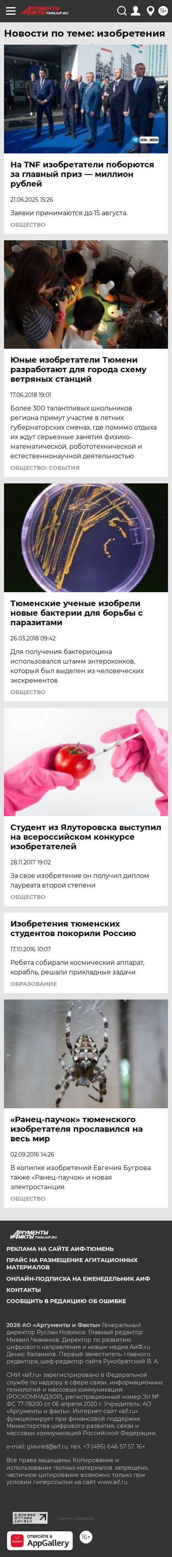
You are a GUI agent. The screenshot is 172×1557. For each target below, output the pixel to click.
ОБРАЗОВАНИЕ (33, 984)
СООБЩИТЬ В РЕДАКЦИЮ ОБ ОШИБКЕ (66, 1301)
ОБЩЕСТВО (28, 225)
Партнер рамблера (75, 1518)
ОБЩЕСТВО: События (45, 468)
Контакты (23, 1290)
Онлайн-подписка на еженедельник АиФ (78, 1278)
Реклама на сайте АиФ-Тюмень (60, 1249)
